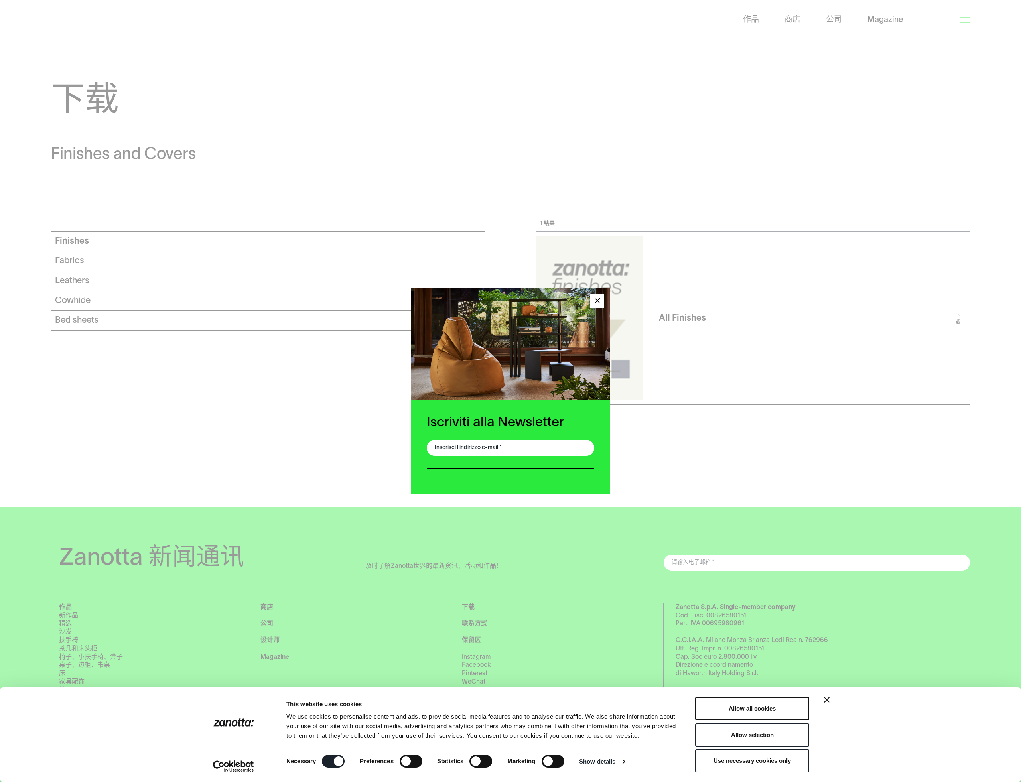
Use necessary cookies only (752, 760)
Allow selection (752, 734)
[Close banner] (827, 700)
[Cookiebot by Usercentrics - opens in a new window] (233, 766)
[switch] (411, 761)
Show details (597, 761)
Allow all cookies (752, 708)
